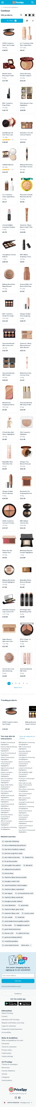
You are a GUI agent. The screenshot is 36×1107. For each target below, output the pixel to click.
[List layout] (29, 15)
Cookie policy (6, 1053)
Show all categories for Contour (27, 737)
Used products (7, 1080)
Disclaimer (5, 1044)
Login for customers (9, 1026)
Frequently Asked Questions (12, 1029)
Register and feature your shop (13, 1023)
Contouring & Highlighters (10, 7)
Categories (6, 1077)
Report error (18, 687)
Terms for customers (9, 1047)
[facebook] (19, 1097)
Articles (4, 1074)
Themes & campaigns (10, 1064)
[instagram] (15, 1097)
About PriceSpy (7, 1013)
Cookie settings (7, 1056)
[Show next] (26, 683)
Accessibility (6, 1032)
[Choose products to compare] (27, 21)
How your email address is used (11, 986)
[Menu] (2, 2)
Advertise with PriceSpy (11, 1020)
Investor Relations (8, 1071)
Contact (4, 1016)
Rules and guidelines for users (12, 1040)
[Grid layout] (26, 15)
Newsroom (6, 1068)
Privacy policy (7, 1050)
